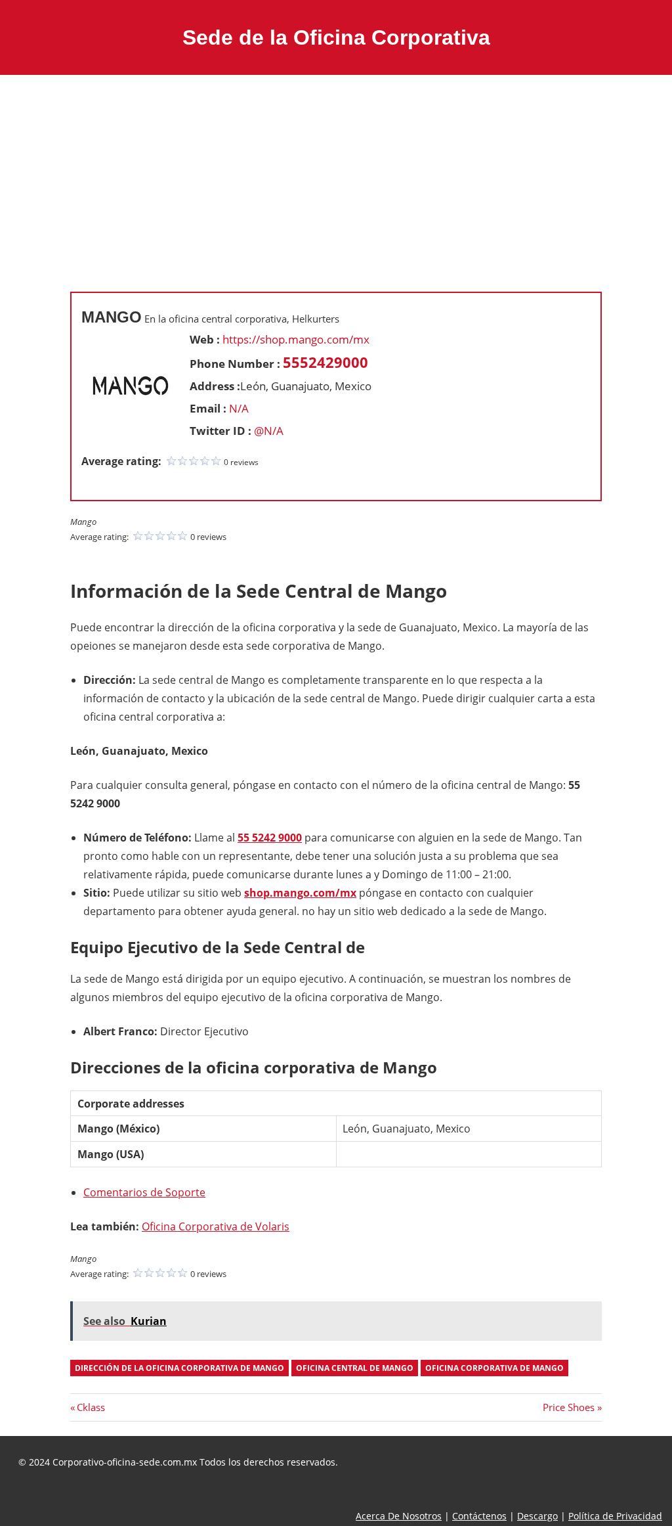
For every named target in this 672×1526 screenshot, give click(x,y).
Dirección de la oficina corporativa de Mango (179, 1368)
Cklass (90, 1407)
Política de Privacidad (615, 1516)
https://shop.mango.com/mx (295, 339)
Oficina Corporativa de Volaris (215, 1226)
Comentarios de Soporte (144, 1192)
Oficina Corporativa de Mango (494, 1368)
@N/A (269, 430)
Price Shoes (569, 1407)
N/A (239, 408)
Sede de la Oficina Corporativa (336, 37)
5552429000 (325, 362)
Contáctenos (479, 1516)
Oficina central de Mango (354, 1368)
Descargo (537, 1516)
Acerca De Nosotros (399, 1516)
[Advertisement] (336, 173)
